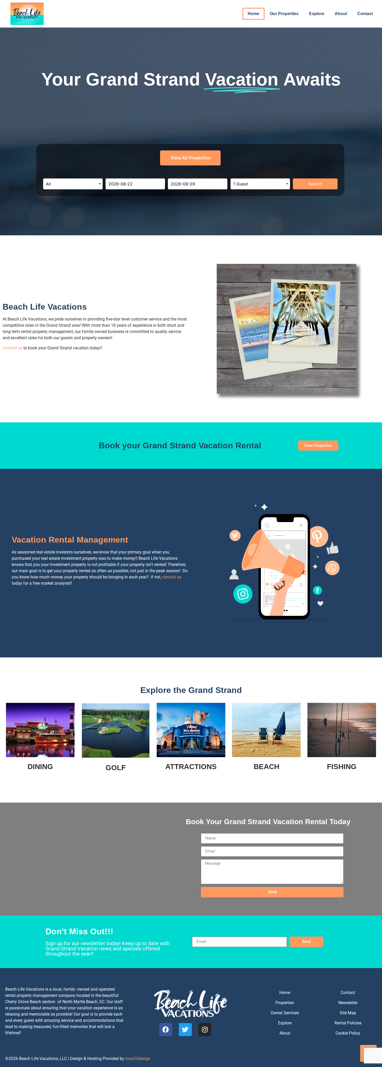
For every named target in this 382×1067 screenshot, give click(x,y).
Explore (316, 13)
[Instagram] (204, 1029)
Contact (365, 13)
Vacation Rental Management (70, 539)
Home (253, 13)
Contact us (12, 347)
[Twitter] (185, 1029)
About (341, 13)
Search (315, 183)
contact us (171, 577)
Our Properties (284, 13)
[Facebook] (165, 1029)
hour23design (137, 1058)
